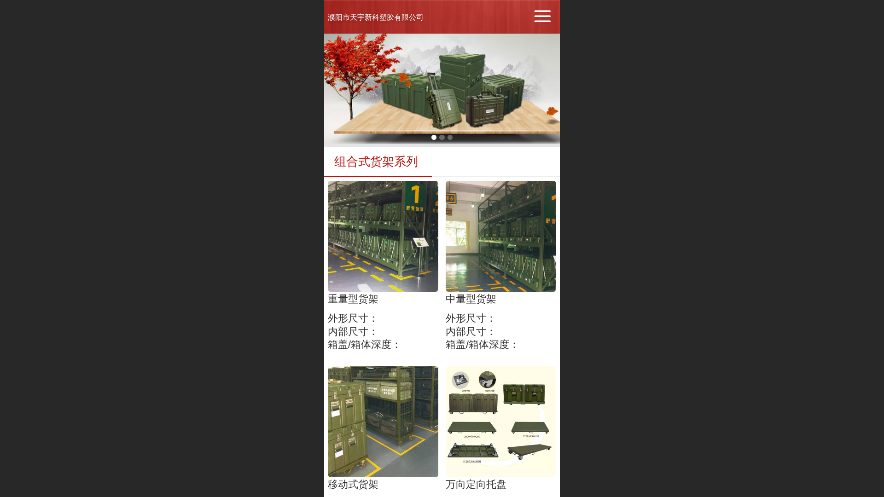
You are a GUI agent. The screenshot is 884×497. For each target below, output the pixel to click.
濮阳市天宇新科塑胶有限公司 (376, 17)
